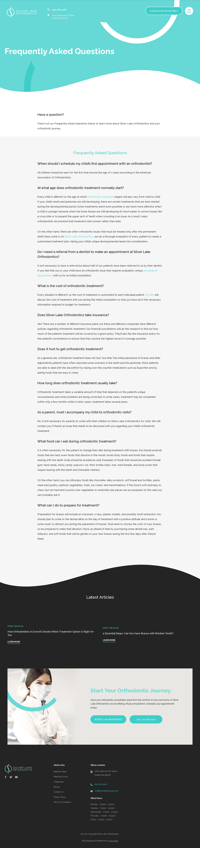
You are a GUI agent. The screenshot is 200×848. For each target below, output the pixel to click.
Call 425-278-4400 (146, 719)
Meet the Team (60, 772)
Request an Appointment (108, 719)
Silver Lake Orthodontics (78, 236)
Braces (57, 787)
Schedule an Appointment (164, 11)
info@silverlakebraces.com (106, 791)
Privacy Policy (60, 797)
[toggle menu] (189, 11)
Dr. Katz (149, 294)
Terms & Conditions (62, 802)
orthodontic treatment (101, 196)
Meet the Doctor (61, 777)
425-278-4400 (101, 784)
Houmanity (113, 841)
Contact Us (58, 792)
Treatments (59, 782)
